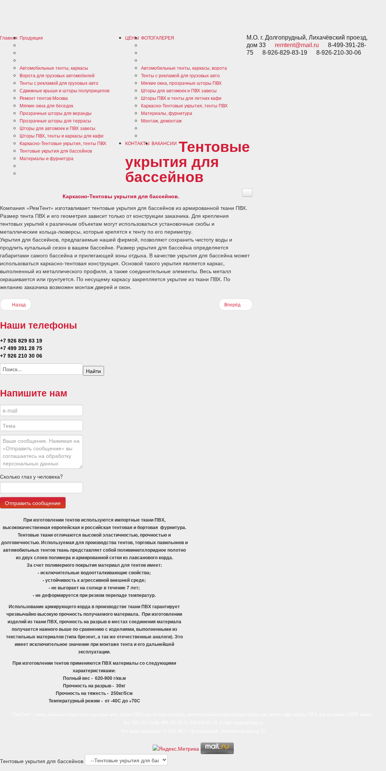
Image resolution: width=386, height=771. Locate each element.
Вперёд (233, 304)
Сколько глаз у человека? (31, 476)
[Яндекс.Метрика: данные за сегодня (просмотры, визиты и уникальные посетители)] (176, 748)
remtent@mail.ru (297, 45)
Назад (18, 304)
